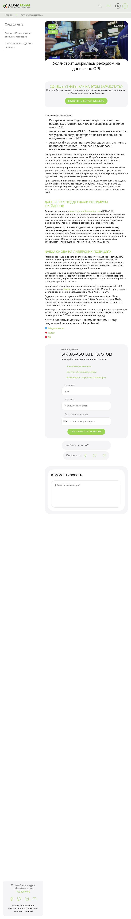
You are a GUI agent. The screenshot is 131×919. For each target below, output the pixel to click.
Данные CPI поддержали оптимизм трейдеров (18, 35)
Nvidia (67, 289)
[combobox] (67, 421)
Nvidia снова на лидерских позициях (19, 45)
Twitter (51, 333)
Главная (8, 15)
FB (49, 337)
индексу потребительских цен (85, 211)
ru (109, 6)
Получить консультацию (86, 101)
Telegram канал (56, 328)
